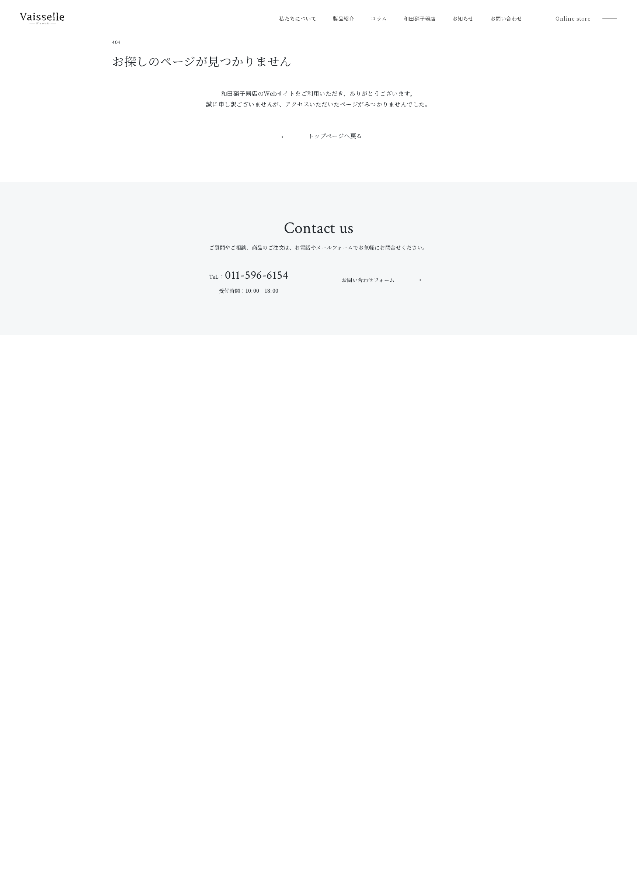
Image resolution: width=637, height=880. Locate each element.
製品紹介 (343, 18)
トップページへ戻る (335, 136)
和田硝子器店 (420, 18)
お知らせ (463, 18)
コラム (379, 18)
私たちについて (298, 18)
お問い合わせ (506, 18)
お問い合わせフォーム (368, 280)
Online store (573, 18)
